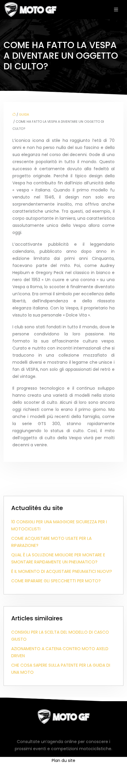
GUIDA (24, 114)
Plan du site (63, 760)
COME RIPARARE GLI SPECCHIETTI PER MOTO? (56, 581)
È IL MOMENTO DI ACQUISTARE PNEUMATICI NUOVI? (61, 571)
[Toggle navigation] (116, 9)
